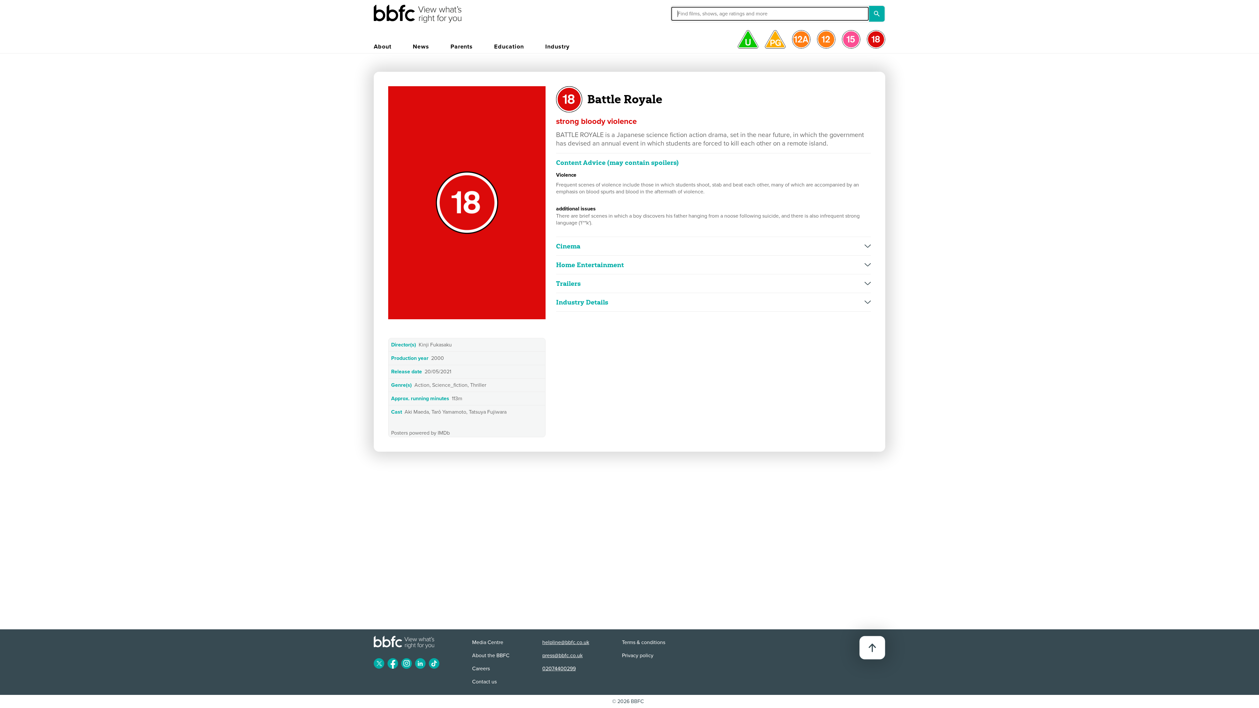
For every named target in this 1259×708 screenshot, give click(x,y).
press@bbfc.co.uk (562, 655)
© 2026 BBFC (628, 701)
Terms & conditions (643, 642)
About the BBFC (491, 655)
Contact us (484, 681)
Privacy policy (637, 655)
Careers (481, 668)
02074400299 (559, 668)
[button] (706, 13)
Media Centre (487, 642)
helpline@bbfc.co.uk (565, 642)
